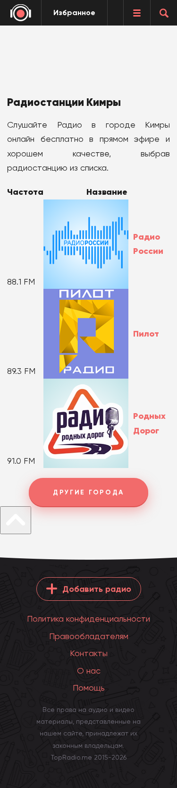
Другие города (88, 492)
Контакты (89, 653)
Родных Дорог (149, 423)
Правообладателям (88, 636)
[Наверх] (15, 520)
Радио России (148, 244)
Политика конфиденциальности (88, 618)
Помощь (89, 688)
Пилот (146, 334)
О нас (89, 670)
